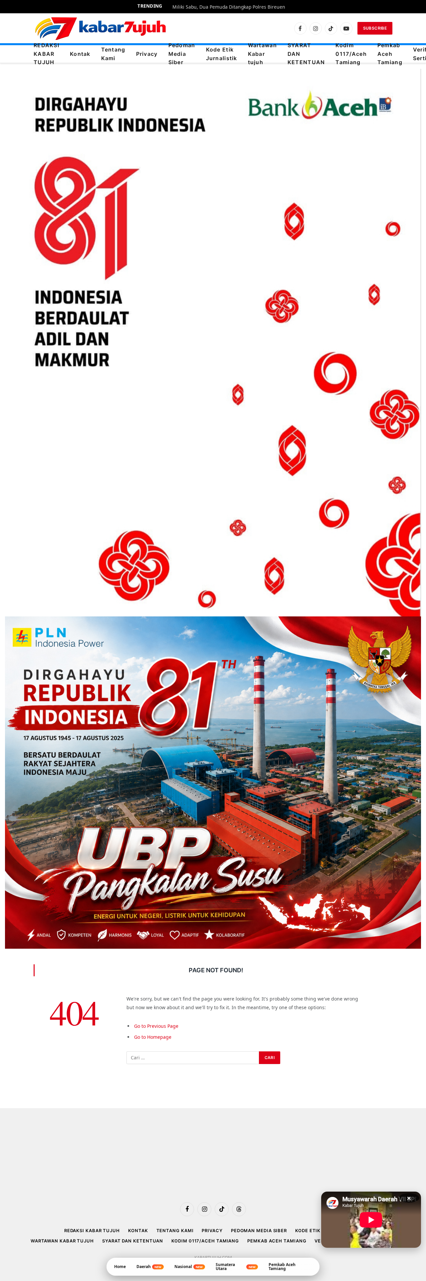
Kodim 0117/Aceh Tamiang (351, 54)
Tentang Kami (113, 53)
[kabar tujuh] (101, 28)
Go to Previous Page (156, 1026)
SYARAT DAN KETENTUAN (306, 54)
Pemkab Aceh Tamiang (389, 54)
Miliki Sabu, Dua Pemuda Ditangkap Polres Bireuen (228, 7)
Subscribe (375, 28)
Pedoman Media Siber (181, 54)
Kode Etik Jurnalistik (221, 53)
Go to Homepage (152, 1037)
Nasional (188, 1266)
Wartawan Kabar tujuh (262, 54)
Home (120, 1266)
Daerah (148, 1266)
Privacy (147, 54)
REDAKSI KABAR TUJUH (46, 54)
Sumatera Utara (236, 1266)
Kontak (80, 54)
